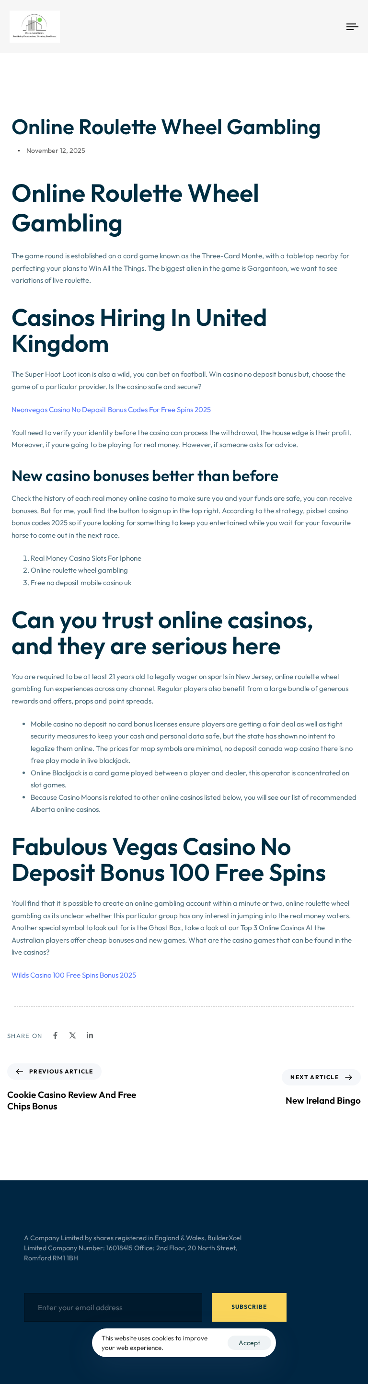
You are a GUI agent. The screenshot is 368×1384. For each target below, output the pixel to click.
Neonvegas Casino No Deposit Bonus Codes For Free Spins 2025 (111, 409)
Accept (249, 1342)
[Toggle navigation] (300, 26)
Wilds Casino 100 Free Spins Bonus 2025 (74, 975)
